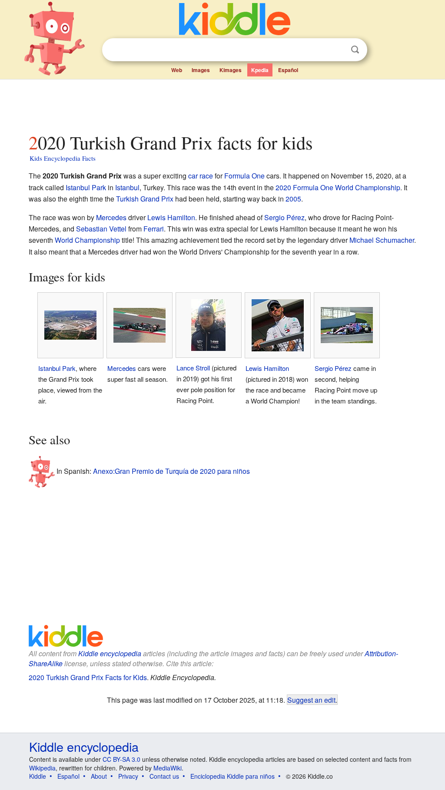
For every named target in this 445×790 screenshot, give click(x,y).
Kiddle (37, 776)
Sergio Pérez (284, 217)
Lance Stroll (193, 367)
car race (200, 176)
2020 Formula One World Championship (338, 187)
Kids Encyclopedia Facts (63, 158)
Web (176, 70)
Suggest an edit (311, 699)
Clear (337, 50)
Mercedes (111, 217)
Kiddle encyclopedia (109, 653)
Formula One (244, 176)
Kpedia (260, 70)
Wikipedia (42, 768)
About (99, 776)
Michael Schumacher (381, 240)
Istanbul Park (86, 187)
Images (201, 70)
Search (355, 49)
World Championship (87, 240)
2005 (293, 199)
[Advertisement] (222, 104)
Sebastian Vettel (101, 229)
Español (288, 70)
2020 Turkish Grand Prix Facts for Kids (88, 677)
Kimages (230, 70)
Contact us (164, 776)
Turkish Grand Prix (144, 199)
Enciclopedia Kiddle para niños (232, 776)
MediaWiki (167, 768)
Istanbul (127, 187)
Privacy (128, 776)
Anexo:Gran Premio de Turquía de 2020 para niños (171, 471)
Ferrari (153, 229)
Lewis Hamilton (171, 217)
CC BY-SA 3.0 (121, 759)
